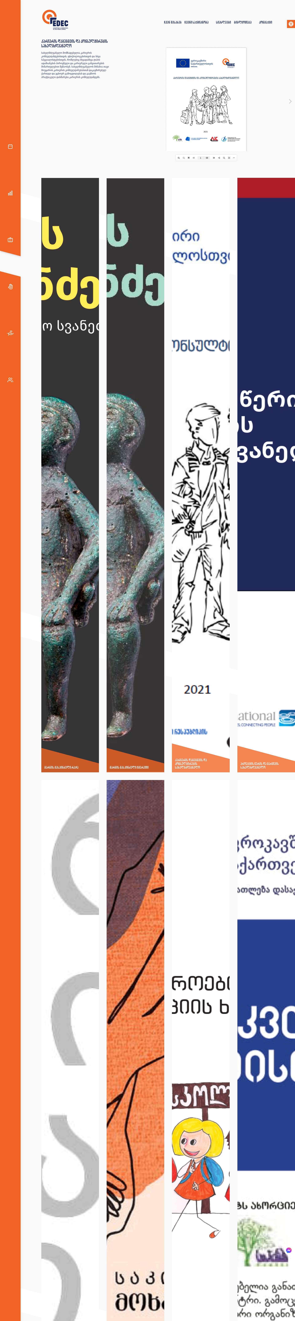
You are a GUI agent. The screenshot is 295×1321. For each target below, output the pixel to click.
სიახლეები (223, 22)
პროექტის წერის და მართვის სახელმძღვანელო (259, 765)
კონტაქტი (265, 22)
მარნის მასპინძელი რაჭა (61, 767)
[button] (291, 24)
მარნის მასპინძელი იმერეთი (129, 767)
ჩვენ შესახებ (172, 22)
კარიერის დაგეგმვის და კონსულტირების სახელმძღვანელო (191, 764)
